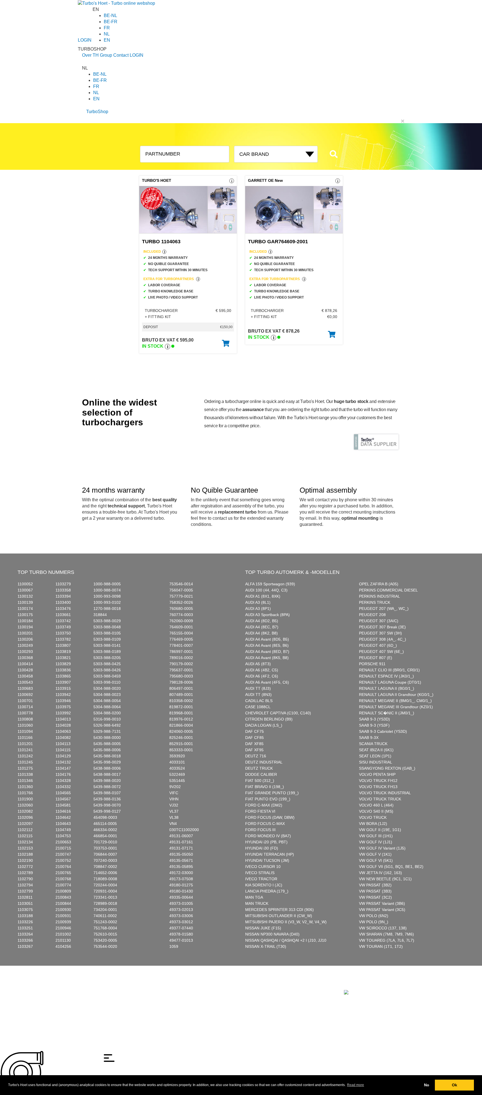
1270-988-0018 (107, 608)
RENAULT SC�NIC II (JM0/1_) (386, 713)
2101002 (63, 934)
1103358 (63, 590)
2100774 (63, 885)
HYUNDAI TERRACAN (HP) (269, 854)
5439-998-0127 (107, 811)
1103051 (25, 903)
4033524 (177, 768)
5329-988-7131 (107, 731)
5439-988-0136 (107, 799)
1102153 (25, 848)
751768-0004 (105, 928)
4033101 (177, 762)
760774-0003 (181, 614)
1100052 (25, 584)
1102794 (25, 885)
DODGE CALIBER (261, 774)
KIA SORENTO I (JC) (263, 885)
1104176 (63, 774)
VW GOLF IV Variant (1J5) (382, 848)
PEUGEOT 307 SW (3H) (380, 633)
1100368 (25, 657)
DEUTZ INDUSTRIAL (264, 762)
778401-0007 (181, 645)
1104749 (63, 829)
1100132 (25, 596)
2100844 (63, 903)
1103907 (63, 682)
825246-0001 (181, 737)
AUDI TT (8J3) (258, 688)
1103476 (63, 608)
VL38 (174, 817)
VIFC (173, 793)
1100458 (25, 676)
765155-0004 (181, 633)
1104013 (63, 719)
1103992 (63, 713)
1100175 (25, 614)
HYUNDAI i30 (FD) (261, 848)
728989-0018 (105, 903)
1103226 (25, 922)
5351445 (177, 780)
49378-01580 (181, 934)
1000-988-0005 (107, 584)
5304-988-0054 (107, 700)
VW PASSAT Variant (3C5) (382, 909)
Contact (121, 55)
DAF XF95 (254, 750)
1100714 (25, 707)
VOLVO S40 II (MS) (376, 811)
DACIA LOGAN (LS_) (263, 725)
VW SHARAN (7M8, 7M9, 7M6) (386, 934)
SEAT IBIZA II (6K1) (376, 750)
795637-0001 (181, 670)
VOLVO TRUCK (373, 817)
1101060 (25, 725)
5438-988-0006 (107, 768)
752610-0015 (105, 934)
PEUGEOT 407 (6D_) (378, 645)
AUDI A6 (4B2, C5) (261, 670)
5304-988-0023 (107, 694)
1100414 (25, 664)
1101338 (25, 774)
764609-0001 (181, 627)
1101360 (25, 786)
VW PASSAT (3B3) (375, 891)
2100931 (63, 915)
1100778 (25, 713)
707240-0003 (105, 860)
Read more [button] (355, 1085)
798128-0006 (181, 682)
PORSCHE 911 (372, 664)
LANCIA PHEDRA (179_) (266, 891)
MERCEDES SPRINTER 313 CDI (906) (279, 909)
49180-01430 (181, 891)
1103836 (63, 670)
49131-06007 (181, 836)
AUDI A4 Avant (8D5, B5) (267, 639)
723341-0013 (105, 897)
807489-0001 (181, 694)
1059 (173, 946)
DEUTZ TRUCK (259, 768)
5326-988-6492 (107, 725)
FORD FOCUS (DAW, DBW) (270, 817)
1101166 (25, 737)
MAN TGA (254, 897)
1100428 (25, 670)
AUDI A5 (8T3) (258, 664)
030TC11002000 (184, 829)
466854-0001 (105, 836)
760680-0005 (181, 608)
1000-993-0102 (107, 602)
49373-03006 (181, 915)
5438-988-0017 (107, 774)
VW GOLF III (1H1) (376, 836)
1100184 (25, 621)
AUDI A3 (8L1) (258, 602)
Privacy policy (94, 1005)
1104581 (63, 805)
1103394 (63, 596)
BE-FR (110, 21)
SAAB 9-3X (369, 737)
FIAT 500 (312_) (259, 780)
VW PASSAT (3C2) (375, 897)
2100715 (63, 848)
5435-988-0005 (107, 743)
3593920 (177, 756)
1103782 (63, 639)
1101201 (25, 743)
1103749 (63, 627)
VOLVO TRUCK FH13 (378, 786)
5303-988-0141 (107, 645)
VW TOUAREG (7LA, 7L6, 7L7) (386, 940)
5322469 (177, 774)
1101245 (25, 762)
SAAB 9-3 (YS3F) (374, 725)
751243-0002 (105, 922)
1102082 (25, 811)
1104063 (63, 731)
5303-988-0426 (107, 670)
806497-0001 (181, 688)
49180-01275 (181, 885)
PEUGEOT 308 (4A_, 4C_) (382, 639)
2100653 (63, 842)
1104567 (63, 799)
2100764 (63, 866)
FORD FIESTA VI (260, 811)
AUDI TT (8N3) (258, 694)
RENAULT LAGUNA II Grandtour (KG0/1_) (396, 694)
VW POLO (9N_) (373, 922)
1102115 (25, 836)
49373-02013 (181, 909)
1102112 (25, 829)
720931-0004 (105, 891)
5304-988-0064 (107, 707)
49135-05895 (181, 866)
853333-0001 (181, 750)
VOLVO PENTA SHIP (377, 774)
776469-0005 (181, 639)
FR (107, 27)
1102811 (25, 897)
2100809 (63, 891)
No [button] (426, 1085)
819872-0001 (181, 707)
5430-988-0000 (107, 737)
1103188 (25, 915)
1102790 (25, 879)
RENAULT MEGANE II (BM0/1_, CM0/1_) (395, 700)
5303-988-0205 (107, 657)
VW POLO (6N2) (373, 915)
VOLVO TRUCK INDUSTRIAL (385, 793)
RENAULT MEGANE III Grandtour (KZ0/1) (396, 707)
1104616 (63, 811)
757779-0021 (181, 596)
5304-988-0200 (107, 713)
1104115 (63, 750)
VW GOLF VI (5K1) (376, 860)
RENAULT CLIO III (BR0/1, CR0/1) (389, 670)
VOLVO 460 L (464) (376, 805)
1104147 (63, 768)
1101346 (25, 780)
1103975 (63, 707)
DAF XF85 (254, 743)
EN (107, 40)
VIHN (174, 799)
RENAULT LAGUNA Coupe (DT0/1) (390, 682)
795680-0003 (181, 676)
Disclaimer (91, 999)
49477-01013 (181, 940)
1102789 (25, 872)
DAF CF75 (254, 731)
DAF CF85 (254, 737)
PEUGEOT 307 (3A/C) (378, 621)
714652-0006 (105, 872)
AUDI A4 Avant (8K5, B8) (267, 657)
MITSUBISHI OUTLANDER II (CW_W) (278, 915)
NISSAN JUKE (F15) (263, 928)
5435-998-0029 (107, 762)
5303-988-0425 (107, 664)
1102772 (25, 866)
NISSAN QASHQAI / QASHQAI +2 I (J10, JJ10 (285, 940)
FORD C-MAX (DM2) (263, 805)
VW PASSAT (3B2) (375, 885)
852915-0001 (181, 743)
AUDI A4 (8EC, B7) (261, 627)
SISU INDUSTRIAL (375, 762)
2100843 (63, 897)
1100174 (25, 608)
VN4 (173, 823)
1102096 (25, 817)
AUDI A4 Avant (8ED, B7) (267, 651)
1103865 (63, 676)
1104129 (63, 756)
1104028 (63, 725)
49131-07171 (181, 848)
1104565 (63, 793)
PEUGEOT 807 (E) (375, 657)
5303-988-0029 (107, 621)
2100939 (63, 922)
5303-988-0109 (107, 639)
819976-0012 (181, 719)
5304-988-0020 (107, 688)
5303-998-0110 (106, 682)
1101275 (25, 768)
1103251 (25, 928)
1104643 (63, 823)
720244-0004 (105, 885)
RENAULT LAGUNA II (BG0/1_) (386, 688)
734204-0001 (105, 909)
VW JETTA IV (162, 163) (380, 872)
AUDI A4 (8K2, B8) (261, 633)
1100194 (25, 627)
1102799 (25, 891)
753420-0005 (105, 940)
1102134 (25, 842)
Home (87, 986)
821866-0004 (181, 725)
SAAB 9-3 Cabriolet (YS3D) (383, 731)
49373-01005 (181, 903)
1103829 (63, 664)
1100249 (25, 645)
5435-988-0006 (107, 750)
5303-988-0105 (107, 633)
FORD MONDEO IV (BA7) (268, 836)
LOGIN (84, 40)
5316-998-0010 (107, 719)
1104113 (63, 743)
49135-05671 (181, 860)
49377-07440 (181, 928)
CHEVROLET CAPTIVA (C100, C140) (278, 713)
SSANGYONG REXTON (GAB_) (387, 768)
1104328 (63, 780)
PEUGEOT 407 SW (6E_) (381, 651)
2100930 (63, 909)
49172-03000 (181, 872)
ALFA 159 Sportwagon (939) (270, 584)
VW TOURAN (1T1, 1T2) (381, 946)
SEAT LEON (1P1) (375, 756)
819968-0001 (181, 713)
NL (107, 34)
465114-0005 (105, 823)
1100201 (25, 633)
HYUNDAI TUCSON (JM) (267, 860)
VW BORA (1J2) (373, 823)
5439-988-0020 (107, 780)
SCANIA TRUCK (373, 743)
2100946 (63, 928)
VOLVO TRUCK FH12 (378, 780)
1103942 (63, 694)
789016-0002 (181, 657)
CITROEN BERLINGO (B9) (269, 719)
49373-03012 (181, 922)
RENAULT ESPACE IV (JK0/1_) (386, 676)
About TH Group (128, 986)
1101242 (25, 756)
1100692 (25, 694)
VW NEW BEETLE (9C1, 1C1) (385, 879)
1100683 (25, 688)
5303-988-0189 (107, 651)
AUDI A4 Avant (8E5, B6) (267, 645)
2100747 (63, 854)
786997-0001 (181, 651)
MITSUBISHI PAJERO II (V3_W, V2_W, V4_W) (286, 922)
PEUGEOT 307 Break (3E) (382, 627)
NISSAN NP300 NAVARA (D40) (272, 934)
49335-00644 (181, 897)
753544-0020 (105, 946)
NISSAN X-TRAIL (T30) (265, 946)
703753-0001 (105, 848)
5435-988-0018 (107, 756)
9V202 (175, 786)
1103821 (63, 657)
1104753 (63, 836)
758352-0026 (181, 602)
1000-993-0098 (107, 596)
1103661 (63, 614)
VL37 (174, 811)
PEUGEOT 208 (372, 614)
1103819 (63, 651)
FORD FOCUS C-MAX (265, 823)
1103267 (25, 946)
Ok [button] (454, 1085)
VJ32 (173, 805)
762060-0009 (181, 621)
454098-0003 (105, 817)
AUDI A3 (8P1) (258, 608)
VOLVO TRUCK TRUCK (380, 799)
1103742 (63, 621)
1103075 (25, 909)
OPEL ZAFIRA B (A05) (378, 584)
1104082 (63, 737)
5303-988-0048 (107, 627)
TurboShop (97, 111)
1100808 (25, 719)
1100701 (25, 700)
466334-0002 (105, 829)
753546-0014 (181, 584)
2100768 (63, 879)
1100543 (25, 682)
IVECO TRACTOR (261, 879)
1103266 (25, 940)
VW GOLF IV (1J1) (375, 842)
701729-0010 (105, 842)
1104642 (63, 817)
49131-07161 (181, 842)
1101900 (25, 799)
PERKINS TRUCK (374, 602)
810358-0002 (181, 700)
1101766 (25, 793)
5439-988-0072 (107, 786)
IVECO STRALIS (259, 872)
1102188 (25, 854)
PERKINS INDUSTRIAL (379, 596)
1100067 (25, 590)
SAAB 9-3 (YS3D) (374, 719)
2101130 (63, 940)
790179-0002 (181, 664)
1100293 (25, 651)
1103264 (25, 934)
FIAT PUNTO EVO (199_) (267, 799)
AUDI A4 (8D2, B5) (261, 621)
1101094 (25, 731)
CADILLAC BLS (259, 700)
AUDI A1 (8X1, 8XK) (262, 596)
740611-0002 (105, 915)
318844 (100, 614)
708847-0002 (105, 866)
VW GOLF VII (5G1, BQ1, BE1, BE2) (391, 866)
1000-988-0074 (107, 590)
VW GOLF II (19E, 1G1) (380, 829)
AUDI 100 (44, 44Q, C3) (266, 590)
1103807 (63, 645)
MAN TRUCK (256, 903)
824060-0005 (181, 731)
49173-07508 (181, 879)
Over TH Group (97, 55)
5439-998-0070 (107, 805)
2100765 (63, 872)
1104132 (63, 762)
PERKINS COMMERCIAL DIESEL (388, 590)
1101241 (25, 750)
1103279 (63, 584)
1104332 (63, 786)
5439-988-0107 (107, 793)
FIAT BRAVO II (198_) (264, 786)
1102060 (25, 805)
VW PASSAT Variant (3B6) (382, 903)
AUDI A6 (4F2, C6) (261, 676)
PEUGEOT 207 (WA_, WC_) (384, 608)
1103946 (63, 700)
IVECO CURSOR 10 (263, 866)
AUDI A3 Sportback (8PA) (267, 614)
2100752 (63, 860)
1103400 (63, 602)
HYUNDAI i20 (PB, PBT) (266, 842)
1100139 (25, 602)
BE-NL (110, 15)
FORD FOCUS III (260, 829)
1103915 (63, 688)
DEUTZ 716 (255, 756)
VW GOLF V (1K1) (375, 854)
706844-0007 (105, 854)
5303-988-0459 (107, 676)
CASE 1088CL (258, 707)
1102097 (25, 823)
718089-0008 (105, 879)
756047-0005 (181, 590)
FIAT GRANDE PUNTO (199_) (272, 793)
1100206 (25, 639)
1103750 (63, 633)
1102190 (25, 860)
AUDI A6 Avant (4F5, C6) (267, 682)
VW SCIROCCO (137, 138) (383, 928)
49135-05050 (181, 854)
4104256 (63, 946)
